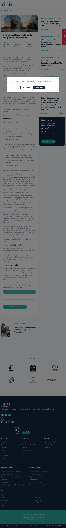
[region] (33, 84)
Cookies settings (26, 87)
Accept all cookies (38, 87)
